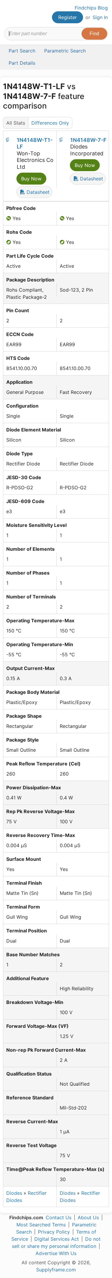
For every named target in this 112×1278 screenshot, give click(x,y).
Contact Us (58, 1217)
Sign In (100, 17)
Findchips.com (9, 14)
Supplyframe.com (56, 1270)
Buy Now (31, 179)
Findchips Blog (91, 8)
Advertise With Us (56, 1253)
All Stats (15, 123)
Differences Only (50, 123)
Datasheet (37, 192)
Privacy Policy (54, 1232)
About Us (88, 1217)
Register (67, 17)
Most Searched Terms (41, 1225)
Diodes (14, 1193)
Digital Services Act (56, 1239)
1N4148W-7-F (88, 140)
